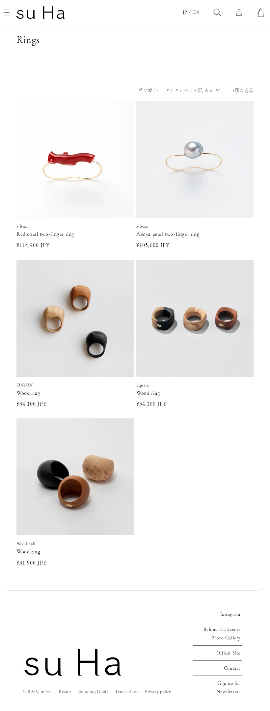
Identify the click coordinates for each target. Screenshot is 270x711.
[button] (6, 12)
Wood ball (25, 544)
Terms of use (126, 691)
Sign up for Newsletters (228, 687)
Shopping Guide (93, 691)
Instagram (230, 614)
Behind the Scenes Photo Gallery (221, 633)
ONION (24, 385)
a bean (22, 226)
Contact (232, 668)
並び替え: (148, 90)
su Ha (46, 691)
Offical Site (228, 653)
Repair (65, 691)
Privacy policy (158, 691)
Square (142, 385)
